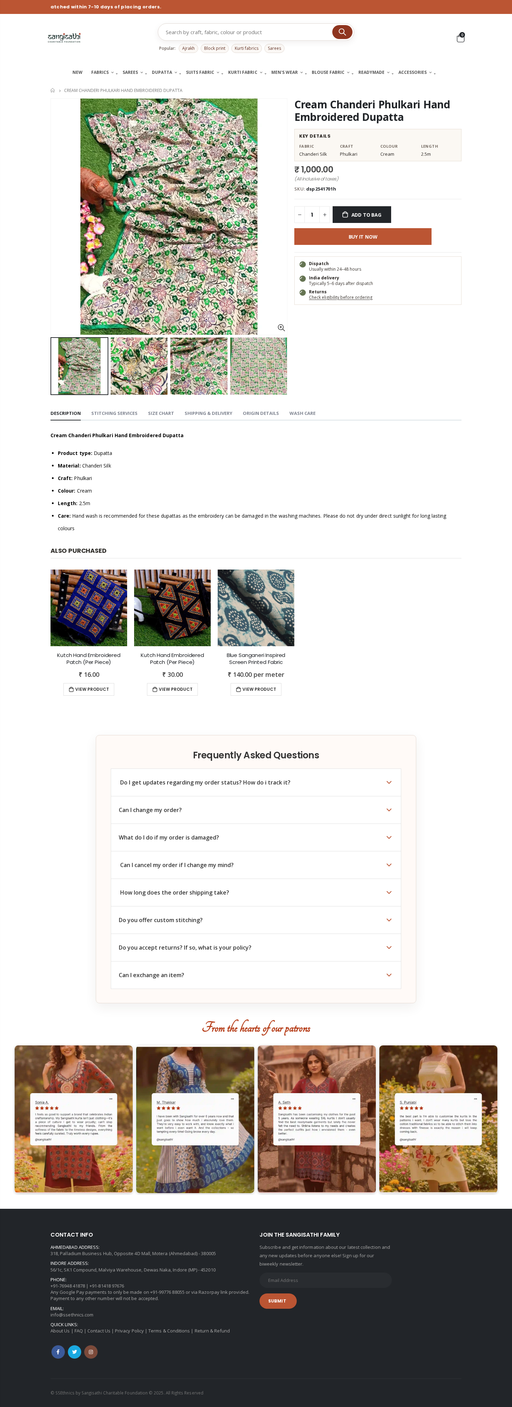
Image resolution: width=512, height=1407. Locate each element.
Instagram (91, 1352)
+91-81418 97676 (107, 1286)
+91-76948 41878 (68, 1286)
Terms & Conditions (169, 1331)
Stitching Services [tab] (114, 413)
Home (53, 90)
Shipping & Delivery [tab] (208, 413)
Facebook (58, 1352)
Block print (214, 48)
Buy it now (363, 236)
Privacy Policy (129, 1331)
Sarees (274, 48)
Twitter (75, 1352)
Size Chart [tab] (161, 413)
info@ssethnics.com (72, 1315)
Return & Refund (212, 1331)
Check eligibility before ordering (340, 297)
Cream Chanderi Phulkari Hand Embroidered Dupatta (372, 110)
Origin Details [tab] (261, 413)
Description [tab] (66, 413)
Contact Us (98, 1331)
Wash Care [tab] (302, 413)
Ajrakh (188, 48)
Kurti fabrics (246, 48)
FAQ (79, 1331)
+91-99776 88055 (167, 1292)
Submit (277, 1301)
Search (342, 32)
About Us (60, 1331)
